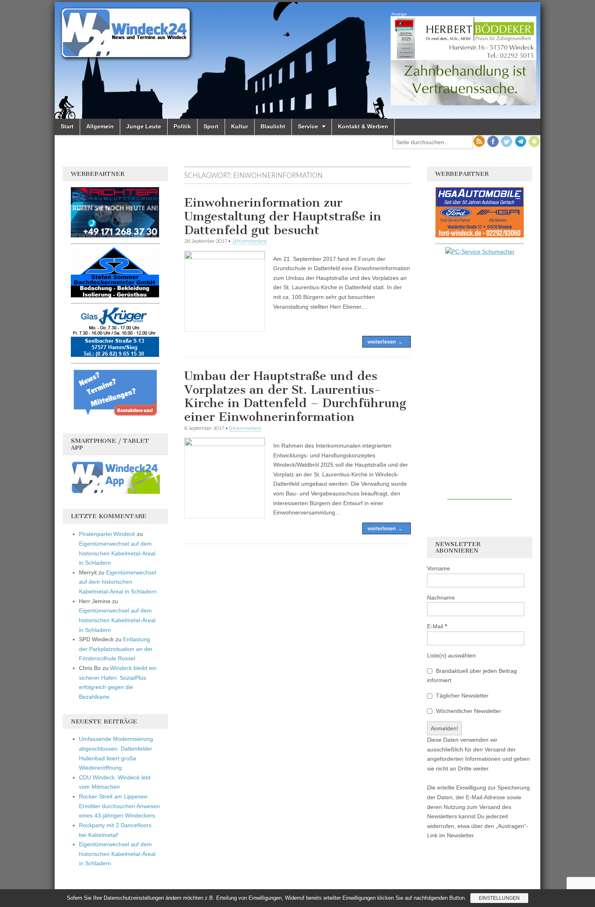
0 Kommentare (245, 428)
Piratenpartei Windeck (107, 534)
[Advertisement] (479, 377)
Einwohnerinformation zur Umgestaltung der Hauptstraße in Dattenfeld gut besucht (282, 216)
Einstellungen (499, 898)
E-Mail (437, 626)
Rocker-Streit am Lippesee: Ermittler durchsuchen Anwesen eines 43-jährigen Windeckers (119, 806)
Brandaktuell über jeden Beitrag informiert (472, 676)
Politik (182, 126)
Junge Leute (143, 126)
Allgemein (100, 126)
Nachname (441, 597)
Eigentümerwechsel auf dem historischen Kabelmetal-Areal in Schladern (117, 553)
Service (308, 126)
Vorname (438, 568)
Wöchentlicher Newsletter (467, 711)
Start (67, 126)
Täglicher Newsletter (461, 695)
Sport (211, 126)
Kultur (239, 126)
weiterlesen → (385, 342)
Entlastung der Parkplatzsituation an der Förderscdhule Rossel (116, 649)
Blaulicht (273, 126)
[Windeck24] (297, 60)
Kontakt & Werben (363, 126)
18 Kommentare (249, 241)
